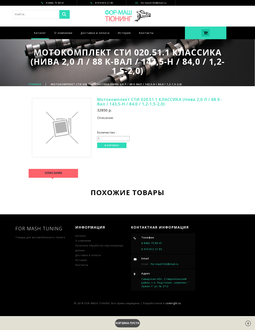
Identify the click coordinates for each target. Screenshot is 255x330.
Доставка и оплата (95, 33)
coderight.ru (173, 303)
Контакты (146, 33)
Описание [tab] (53, 173)
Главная (35, 84)
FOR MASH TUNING (38, 228)
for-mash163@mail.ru (154, 2)
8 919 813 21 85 (151, 249)
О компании (63, 33)
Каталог (40, 33)
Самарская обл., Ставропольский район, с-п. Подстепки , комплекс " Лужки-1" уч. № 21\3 (165, 282)
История (124, 33)
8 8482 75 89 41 (151, 243)
